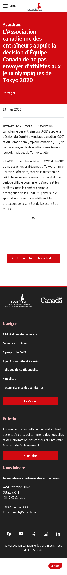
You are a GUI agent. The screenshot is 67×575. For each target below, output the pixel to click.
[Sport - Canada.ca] (51, 300)
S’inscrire (30, 456)
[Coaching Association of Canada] (18, 300)
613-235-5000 (18, 507)
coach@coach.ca (24, 512)
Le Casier (30, 401)
